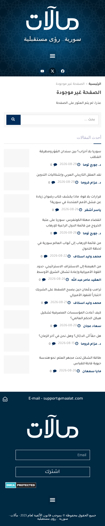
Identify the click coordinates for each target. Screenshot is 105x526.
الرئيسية (95, 84)
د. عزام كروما (91, 183)
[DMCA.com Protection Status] (20, 485)
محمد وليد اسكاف (87, 257)
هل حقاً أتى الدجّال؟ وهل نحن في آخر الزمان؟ (70, 336)
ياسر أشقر (93, 210)
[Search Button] (13, 120)
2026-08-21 (58, 302)
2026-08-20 (68, 325)
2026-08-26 (69, 209)
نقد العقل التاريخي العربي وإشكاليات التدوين (68, 175)
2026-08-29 (68, 164)
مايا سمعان (91, 371)
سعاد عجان (92, 326)
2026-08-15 (66, 343)
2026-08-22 (58, 256)
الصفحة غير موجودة (70, 84)
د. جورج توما (92, 165)
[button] (52, 56)
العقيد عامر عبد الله (86, 280)
